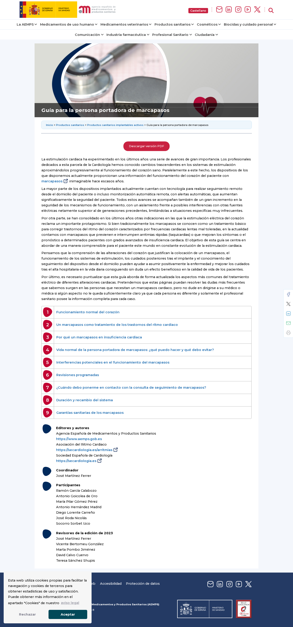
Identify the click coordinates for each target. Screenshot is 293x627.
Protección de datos (143, 584)
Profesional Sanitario (170, 35)
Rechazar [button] (27, 614)
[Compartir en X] (288, 303)
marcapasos (51, 181)
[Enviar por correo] (288, 323)
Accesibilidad (111, 584)
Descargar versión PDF (146, 146)
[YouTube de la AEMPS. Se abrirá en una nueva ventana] (247, 9)
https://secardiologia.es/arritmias (84, 450)
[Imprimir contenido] (288, 332)
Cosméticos (207, 24)
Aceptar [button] (68, 614)
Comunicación (87, 35)
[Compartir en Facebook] (288, 294)
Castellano (198, 10)
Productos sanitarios (172, 24)
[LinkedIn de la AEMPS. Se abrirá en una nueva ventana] (228, 9)
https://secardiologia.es (76, 461)
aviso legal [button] (70, 603)
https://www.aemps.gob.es (79, 439)
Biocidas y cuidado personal (248, 24)
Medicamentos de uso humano (67, 24)
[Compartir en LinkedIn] (288, 313)
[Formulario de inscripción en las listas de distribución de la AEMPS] (219, 9)
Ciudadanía (204, 35)
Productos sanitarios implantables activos (115, 125)
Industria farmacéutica (126, 35)
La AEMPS (25, 24)
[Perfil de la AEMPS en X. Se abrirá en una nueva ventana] (257, 9)
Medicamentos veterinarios (124, 24)
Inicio (50, 125)
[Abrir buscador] (271, 10)
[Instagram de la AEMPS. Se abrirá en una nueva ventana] (238, 9)
